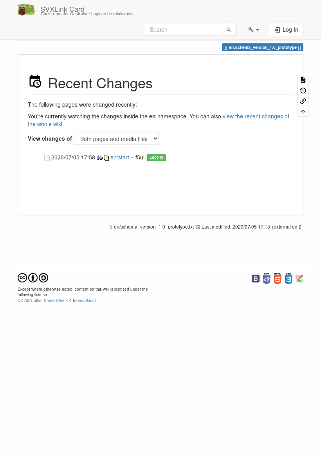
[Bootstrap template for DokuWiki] (256, 277)
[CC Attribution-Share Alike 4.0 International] (33, 276)
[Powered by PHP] (267, 277)
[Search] (228, 29)
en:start (119, 157)
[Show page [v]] (303, 79)
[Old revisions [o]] (303, 90)
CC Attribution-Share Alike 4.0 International (57, 300)
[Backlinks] (303, 100)
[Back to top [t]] (303, 111)
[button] (253, 29)
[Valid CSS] (288, 277)
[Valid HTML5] (277, 277)
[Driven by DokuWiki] (299, 277)
